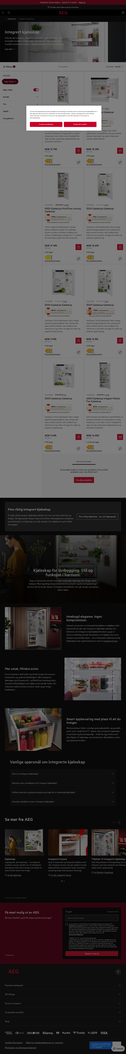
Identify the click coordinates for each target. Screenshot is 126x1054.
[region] (64, 118)
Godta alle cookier (80, 124)
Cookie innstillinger (46, 124)
